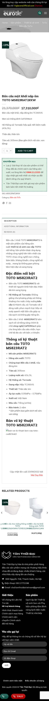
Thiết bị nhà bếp (34, 613)
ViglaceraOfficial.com (24, 5)
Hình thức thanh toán (12, 610)
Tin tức (5, 603)
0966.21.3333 (33, 172)
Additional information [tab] (16, 226)
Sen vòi (37, 603)
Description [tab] (10, 221)
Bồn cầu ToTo (25, 26)
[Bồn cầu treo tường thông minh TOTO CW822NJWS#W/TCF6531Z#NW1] (12, 508)
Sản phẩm (16, 22)
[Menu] (45, 13)
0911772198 (22, 583)
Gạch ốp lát (31, 599)
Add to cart (25, 150)
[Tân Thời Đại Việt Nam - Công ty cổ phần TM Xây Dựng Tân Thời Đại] (18, 13)
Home (5, 22)
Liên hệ (18, 599)
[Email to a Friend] (10, 203)
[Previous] (2, 518)
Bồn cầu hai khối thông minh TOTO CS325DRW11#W (36, 526)
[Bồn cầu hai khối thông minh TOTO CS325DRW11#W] (36, 508)
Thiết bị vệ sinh (31, 22)
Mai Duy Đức (37, 475)
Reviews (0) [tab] (9, 232)
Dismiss (38, 5)
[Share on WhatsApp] (3, 203)
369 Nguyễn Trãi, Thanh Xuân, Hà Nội (23, 579)
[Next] (47, 518)
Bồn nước (40, 609)
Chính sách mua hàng (12, 613)
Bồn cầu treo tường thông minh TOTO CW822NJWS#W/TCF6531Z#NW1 (17, 526)
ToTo (44, 22)
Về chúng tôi (8, 599)
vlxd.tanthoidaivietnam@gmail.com (28, 587)
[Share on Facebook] (7, 203)
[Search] (40, 13)
